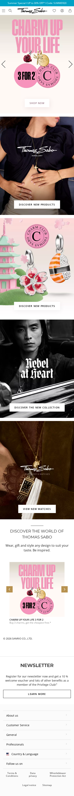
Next (71, 64)
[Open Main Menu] (3, 10)
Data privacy (33, 774)
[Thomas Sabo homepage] (10, 10)
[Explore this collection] (37, 64)
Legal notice (29, 785)
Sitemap (47, 785)
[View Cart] (70, 10)
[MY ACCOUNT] (62, 10)
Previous (3, 64)
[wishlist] (54, 10)
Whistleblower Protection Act (58, 774)
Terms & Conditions (12, 774)
